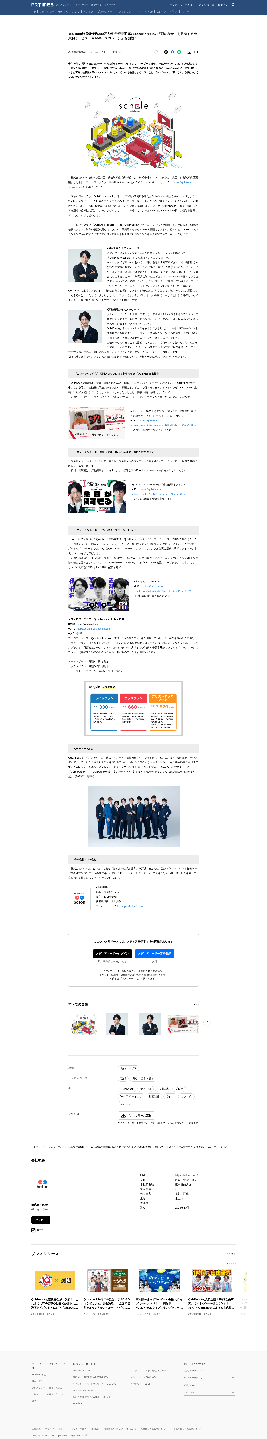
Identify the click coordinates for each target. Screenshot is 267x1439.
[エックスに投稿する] (166, 52)
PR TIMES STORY (81, 1370)
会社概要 (36, 1429)
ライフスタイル (144, 11)
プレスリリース (54, 1146)
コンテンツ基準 (78, 1429)
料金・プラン (38, 1381)
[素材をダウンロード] (189, 52)
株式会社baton (76, 1146)
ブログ (179, 1088)
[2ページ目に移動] (196, 1004)
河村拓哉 (163, 1088)
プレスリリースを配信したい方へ (48, 1394)
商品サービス (128, 1068)
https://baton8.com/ (132, 906)
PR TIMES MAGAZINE (84, 1390)
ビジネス (161, 11)
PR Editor (77, 1403)
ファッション (123, 11)
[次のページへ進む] (207, 1022)
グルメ (174, 11)
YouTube (125, 1104)
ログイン (223, 5)
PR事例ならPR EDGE (140, 1383)
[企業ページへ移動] (42, 1185)
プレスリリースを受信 (182, 5)
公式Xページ (190, 1385)
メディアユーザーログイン (112, 953)
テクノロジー (47, 11)
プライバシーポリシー (56, 1429)
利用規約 (95, 1429)
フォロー (40, 1220)
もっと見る (230, 1253)
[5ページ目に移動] (235, 1263)
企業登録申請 (206, 5)
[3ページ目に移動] (198, 1004)
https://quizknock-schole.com (94, 628)
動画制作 (154, 1096)
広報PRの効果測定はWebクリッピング (92, 1396)
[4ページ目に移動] (233, 1263)
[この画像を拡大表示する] (84, 1024)
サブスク (186, 1096)
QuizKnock (127, 1088)
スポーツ (186, 11)
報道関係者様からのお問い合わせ (120, 1429)
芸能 (123, 1078)
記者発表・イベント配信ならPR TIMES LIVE (94, 1383)
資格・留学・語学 (143, 1078)
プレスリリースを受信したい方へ (48, 1387)
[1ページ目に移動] (194, 1004)
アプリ (76, 11)
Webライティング (131, 1096)
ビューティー (104, 11)
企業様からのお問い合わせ (154, 1429)
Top (33, 11)
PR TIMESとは (39, 1374)
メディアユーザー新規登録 (154, 953)
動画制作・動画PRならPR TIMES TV (90, 1377)
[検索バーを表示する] (233, 4)
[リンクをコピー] (196, 52)
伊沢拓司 (145, 1088)
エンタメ (88, 11)
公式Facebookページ (194, 1370)
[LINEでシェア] (179, 52)
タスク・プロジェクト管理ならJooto (148, 1370)
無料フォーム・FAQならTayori (145, 1377)
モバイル (63, 11)
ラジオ (170, 1096)
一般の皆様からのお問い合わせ (186, 1429)
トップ (37, 1146)
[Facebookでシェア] (172, 52)
